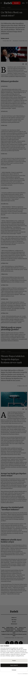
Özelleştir (14, 670)
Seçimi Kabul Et (14, 665)
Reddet (14, 660)
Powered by (23, 673)
